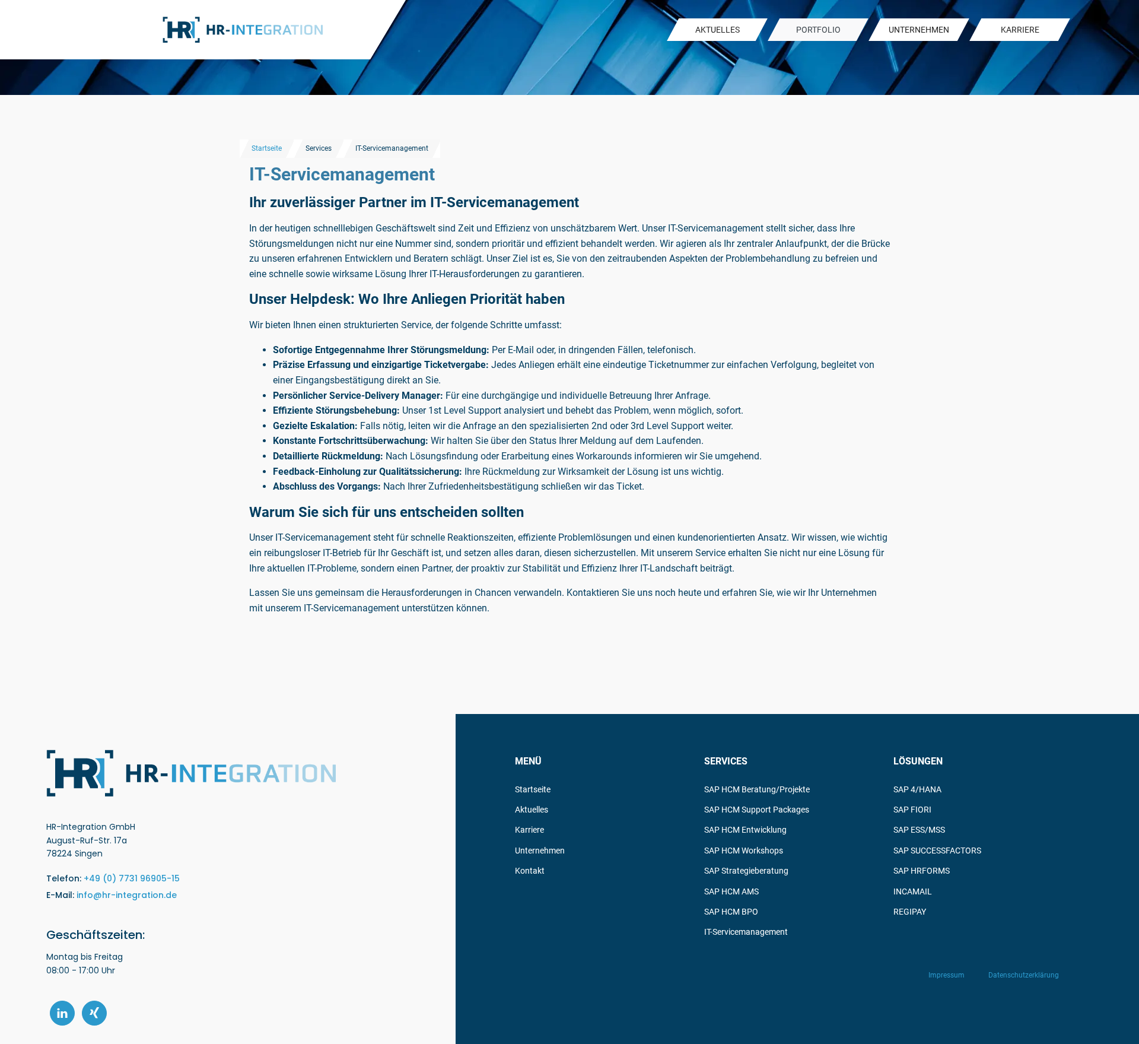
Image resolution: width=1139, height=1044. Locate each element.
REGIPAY (909, 911)
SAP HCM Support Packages (756, 809)
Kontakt (530, 870)
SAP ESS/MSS (919, 829)
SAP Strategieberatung (746, 870)
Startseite (267, 148)
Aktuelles (531, 809)
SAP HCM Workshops (743, 850)
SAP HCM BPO (731, 911)
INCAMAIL (912, 891)
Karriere (529, 829)
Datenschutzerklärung (1023, 975)
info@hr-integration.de (127, 895)
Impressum (946, 975)
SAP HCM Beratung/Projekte (757, 789)
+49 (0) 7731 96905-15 (132, 878)
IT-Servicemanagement (746, 932)
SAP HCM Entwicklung (745, 829)
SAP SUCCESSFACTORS (937, 850)
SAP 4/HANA (917, 789)
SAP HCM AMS (731, 891)
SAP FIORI (912, 809)
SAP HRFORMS (921, 870)
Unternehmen (540, 850)
